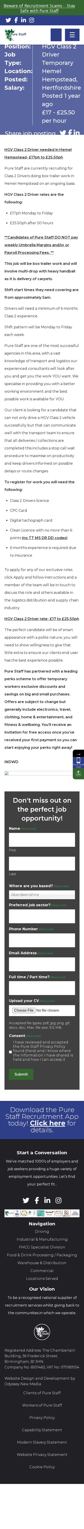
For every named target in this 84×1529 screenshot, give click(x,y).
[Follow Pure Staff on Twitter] (8, 21)
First (12, 850)
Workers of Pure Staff (42, 1405)
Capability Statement (42, 1430)
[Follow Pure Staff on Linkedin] (23, 21)
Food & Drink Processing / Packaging (42, 1255)
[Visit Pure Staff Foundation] (78, 773)
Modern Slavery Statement (42, 1442)
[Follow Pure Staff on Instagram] (31, 21)
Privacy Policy (42, 1418)
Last (12, 873)
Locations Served (42, 1278)
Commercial (42, 1271)
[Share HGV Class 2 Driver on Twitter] (63, 133)
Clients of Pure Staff (42, 1393)
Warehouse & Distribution (42, 1263)
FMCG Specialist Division (42, 1247)
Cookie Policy (42, 1467)
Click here (47, 1123)
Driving (42, 1231)
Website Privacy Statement (42, 1455)
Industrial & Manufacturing (42, 1239)
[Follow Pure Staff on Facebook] (16, 21)
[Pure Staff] (15, 35)
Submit (21, 1074)
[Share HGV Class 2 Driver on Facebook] (70, 133)
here (30, 1051)
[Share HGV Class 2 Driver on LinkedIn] (77, 133)
